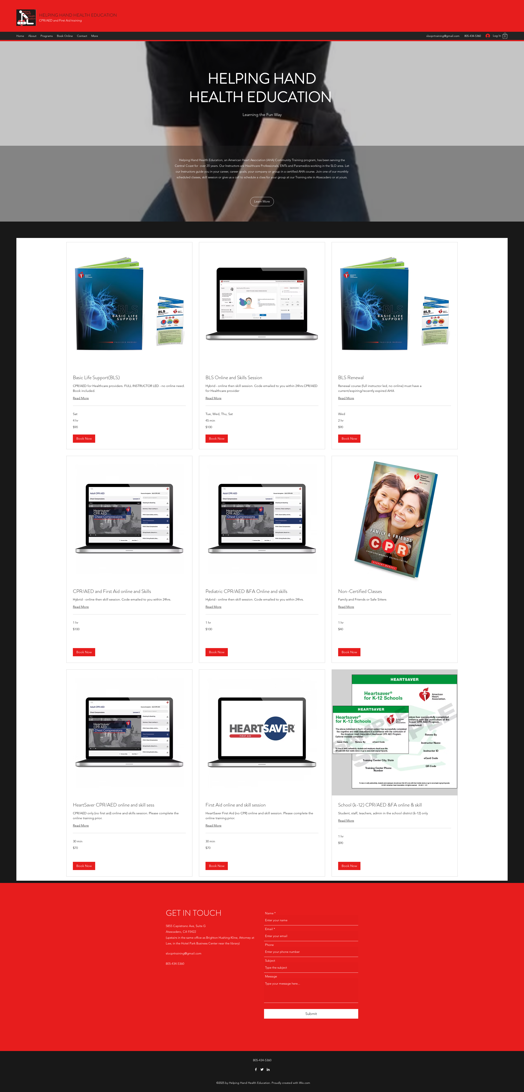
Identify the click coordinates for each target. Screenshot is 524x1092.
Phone (269, 944)
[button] (505, 36)
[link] (129, 377)
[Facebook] (256, 1069)
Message (271, 976)
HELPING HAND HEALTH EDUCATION (78, 15)
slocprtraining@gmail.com (443, 36)
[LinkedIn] (268, 1069)
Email (269, 928)
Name (269, 913)
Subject (270, 960)
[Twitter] (262, 1069)
